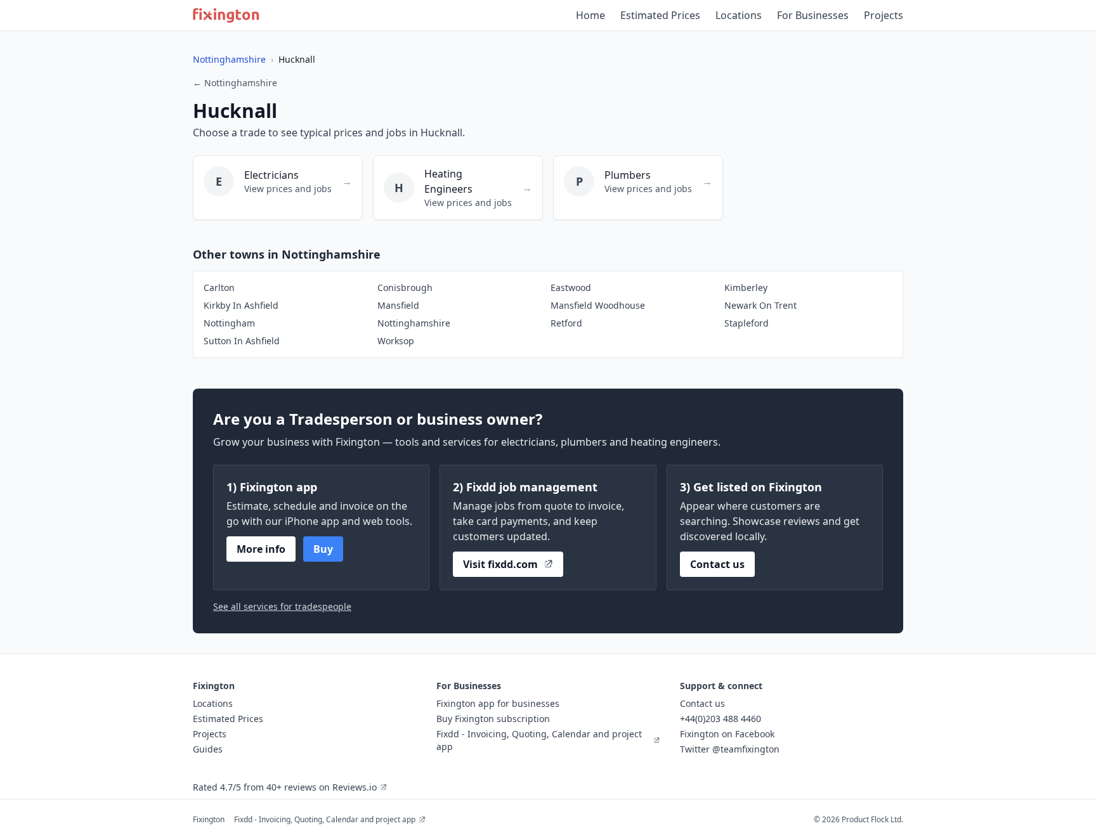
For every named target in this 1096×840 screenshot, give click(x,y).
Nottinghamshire (229, 59)
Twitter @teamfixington (730, 749)
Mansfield (398, 305)
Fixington (209, 819)
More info (261, 549)
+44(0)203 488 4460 (720, 719)
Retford (566, 323)
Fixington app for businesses (497, 703)
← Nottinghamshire (235, 83)
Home (590, 15)
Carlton (219, 287)
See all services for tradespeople (282, 606)
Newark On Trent (760, 305)
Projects (883, 15)
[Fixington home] (226, 15)
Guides (208, 749)
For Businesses (813, 15)
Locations (738, 15)
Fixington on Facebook (727, 734)
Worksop (395, 341)
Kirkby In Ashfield (241, 305)
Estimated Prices (660, 15)
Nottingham (229, 323)
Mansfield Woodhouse (598, 305)
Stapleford (746, 323)
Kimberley (745, 287)
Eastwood (571, 287)
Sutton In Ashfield (242, 341)
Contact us (717, 564)
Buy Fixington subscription (493, 719)
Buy (323, 549)
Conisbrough (405, 287)
